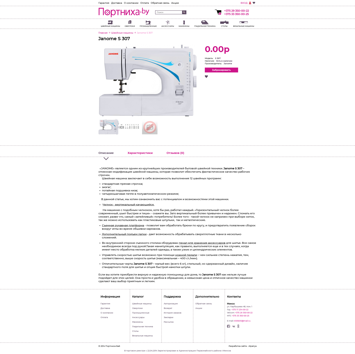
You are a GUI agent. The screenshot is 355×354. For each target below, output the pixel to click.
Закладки (168, 317)
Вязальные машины (243, 26)
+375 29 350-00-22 (236, 10)
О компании (131, 3)
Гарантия (103, 3)
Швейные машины (110, 26)
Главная (103, 33)
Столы (224, 26)
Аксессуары (167, 26)
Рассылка (168, 322)
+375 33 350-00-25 (236, 14)
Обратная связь (160, 3)
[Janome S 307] (147, 115)
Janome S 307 (145, 33)
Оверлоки (130, 26)
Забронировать (221, 70)
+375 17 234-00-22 (239, 309)
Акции (175, 3)
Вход (244, 3)
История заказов (172, 313)
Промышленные (148, 26)
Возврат (168, 308)
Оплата (144, 3)
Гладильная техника (204, 26)
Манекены (184, 26)
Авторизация (171, 303)
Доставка (116, 3)
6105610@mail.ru (242, 321)
